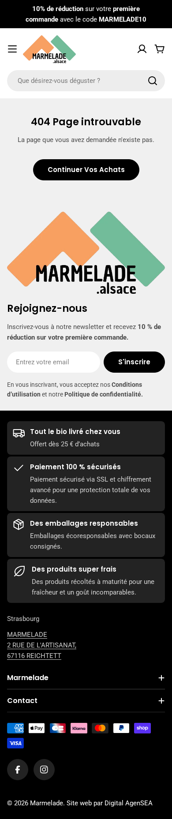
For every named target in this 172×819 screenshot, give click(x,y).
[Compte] (142, 49)
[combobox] (86, 80)
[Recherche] (152, 80)
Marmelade (46, 803)
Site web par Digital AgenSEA (110, 803)
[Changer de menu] (12, 49)
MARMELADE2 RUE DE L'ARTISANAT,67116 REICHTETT (41, 645)
